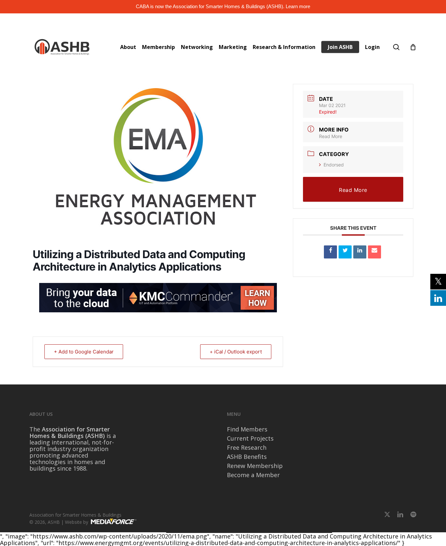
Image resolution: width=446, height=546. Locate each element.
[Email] (374, 251)
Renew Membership (255, 465)
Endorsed (334, 164)
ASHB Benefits (247, 456)
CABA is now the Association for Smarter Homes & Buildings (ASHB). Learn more (223, 6)
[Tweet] (345, 251)
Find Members (247, 429)
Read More (330, 136)
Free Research (246, 447)
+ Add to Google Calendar (84, 352)
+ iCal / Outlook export (236, 352)
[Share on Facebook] (330, 251)
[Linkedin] (359, 251)
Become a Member (253, 475)
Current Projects (250, 438)
